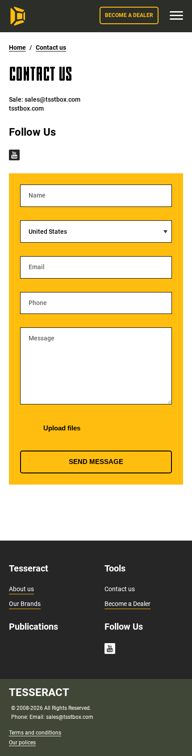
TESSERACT (39, 692)
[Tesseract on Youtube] (14, 156)
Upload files (61, 428)
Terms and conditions (35, 733)
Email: (37, 717)
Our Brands (25, 603)
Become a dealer (129, 15)
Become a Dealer (127, 603)
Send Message (96, 461)
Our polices (22, 742)
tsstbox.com (26, 108)
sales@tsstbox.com (52, 99)
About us (21, 589)
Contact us (119, 589)
